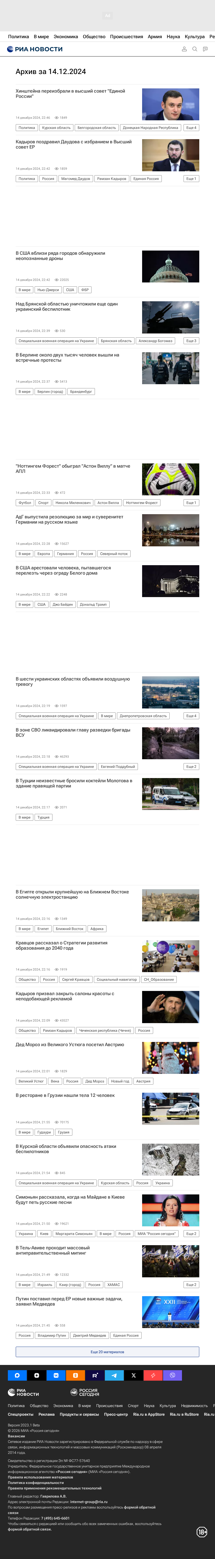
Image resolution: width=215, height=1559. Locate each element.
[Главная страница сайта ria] (34, 49)
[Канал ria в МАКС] (17, 1375)
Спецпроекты (20, 1414)
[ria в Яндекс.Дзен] (36, 1375)
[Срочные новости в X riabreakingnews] (153, 1375)
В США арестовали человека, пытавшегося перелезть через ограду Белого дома (63, 570)
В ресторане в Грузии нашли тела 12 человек (65, 1095)
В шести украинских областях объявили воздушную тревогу (73, 681)
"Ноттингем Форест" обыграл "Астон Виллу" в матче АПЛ (73, 468)
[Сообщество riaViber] (172, 1375)
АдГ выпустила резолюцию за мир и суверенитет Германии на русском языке (69, 519)
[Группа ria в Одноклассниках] (75, 1375)
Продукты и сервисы (79, 1414)
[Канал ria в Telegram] (114, 1375)
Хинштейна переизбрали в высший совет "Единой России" (70, 93)
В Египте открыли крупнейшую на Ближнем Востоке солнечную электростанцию (72, 894)
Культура (168, 1405)
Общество (39, 1405)
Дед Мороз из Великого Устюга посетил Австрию (70, 1044)
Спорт (133, 1405)
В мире (84, 1405)
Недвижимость (194, 1405)
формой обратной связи (29, 1529)
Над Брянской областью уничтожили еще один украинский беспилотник (67, 306)
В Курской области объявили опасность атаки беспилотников (66, 1149)
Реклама (47, 1414)
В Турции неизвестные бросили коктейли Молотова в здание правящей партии (74, 783)
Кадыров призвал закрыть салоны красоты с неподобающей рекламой (65, 996)
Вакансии (16, 1436)
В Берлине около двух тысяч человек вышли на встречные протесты (67, 357)
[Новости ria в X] (133, 1375)
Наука (149, 1405)
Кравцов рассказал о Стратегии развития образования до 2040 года (62, 945)
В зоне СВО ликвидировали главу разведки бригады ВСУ (73, 732)
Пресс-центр (116, 1414)
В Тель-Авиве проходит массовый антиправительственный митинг (53, 1250)
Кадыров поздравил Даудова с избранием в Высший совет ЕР (74, 144)
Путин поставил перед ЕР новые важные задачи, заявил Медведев (69, 1301)
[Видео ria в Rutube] (94, 1375)
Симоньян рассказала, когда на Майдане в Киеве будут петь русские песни (70, 1199)
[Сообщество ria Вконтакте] (56, 1375)
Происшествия (109, 1405)
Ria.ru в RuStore (184, 1414)
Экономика (63, 1405)
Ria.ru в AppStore (149, 1414)
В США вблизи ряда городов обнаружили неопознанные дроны (60, 256)
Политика (16, 1405)
